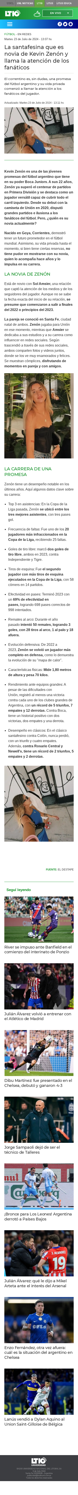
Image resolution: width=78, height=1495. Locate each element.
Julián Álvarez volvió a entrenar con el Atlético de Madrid (37, 1016)
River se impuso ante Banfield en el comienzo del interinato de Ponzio (38, 950)
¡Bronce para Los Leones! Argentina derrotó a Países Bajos (38, 1217)
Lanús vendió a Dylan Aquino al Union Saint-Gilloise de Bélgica (34, 1422)
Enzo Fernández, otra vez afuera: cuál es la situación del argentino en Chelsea (38, 1352)
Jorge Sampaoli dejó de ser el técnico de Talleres (32, 1150)
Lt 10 (12, 13)
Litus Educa (64, 3)
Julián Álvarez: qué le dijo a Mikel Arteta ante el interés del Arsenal (35, 1283)
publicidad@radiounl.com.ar (39, 1475)
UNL (10, 3)
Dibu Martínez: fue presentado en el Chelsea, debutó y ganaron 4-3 (38, 1083)
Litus (50, 3)
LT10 (39, 3)
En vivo (55, 13)
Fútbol (9, 34)
